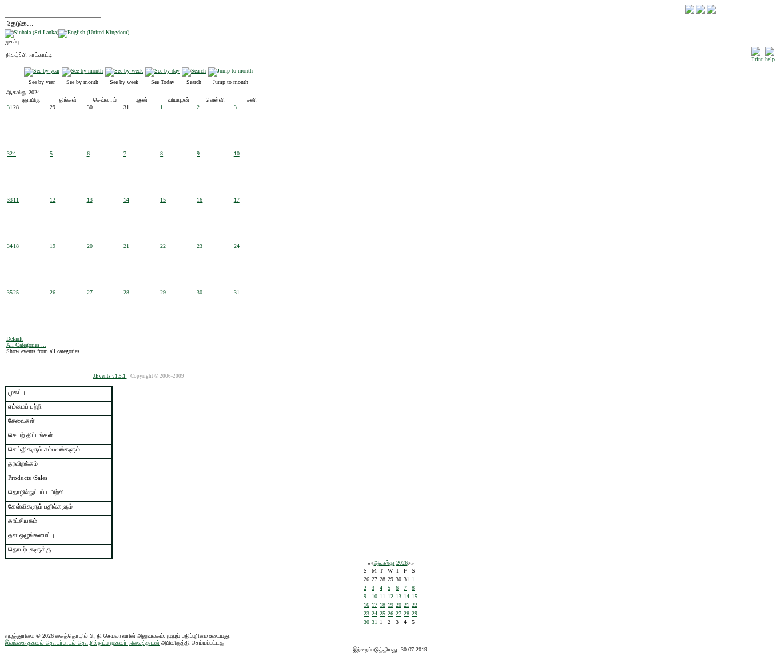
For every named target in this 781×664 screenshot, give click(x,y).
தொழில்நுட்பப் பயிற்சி (36, 492)
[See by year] (41, 70)
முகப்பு (16, 392)
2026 (402, 562)
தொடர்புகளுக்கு (29, 549)
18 (16, 246)
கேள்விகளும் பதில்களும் (40, 506)
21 (126, 246)
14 (126, 200)
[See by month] (82, 70)
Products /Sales (27, 477)
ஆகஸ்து (384, 562)
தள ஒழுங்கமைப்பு (31, 534)
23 (199, 246)
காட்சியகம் (22, 520)
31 (10, 107)
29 (163, 292)
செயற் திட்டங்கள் (30, 434)
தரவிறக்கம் (23, 463)
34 (10, 246)
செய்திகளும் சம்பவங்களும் (44, 449)
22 (163, 246)
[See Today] (162, 70)
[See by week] (124, 70)
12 (52, 200)
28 (126, 292)
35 (10, 292)
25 (16, 292)
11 (16, 200)
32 (10, 153)
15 (163, 200)
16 (199, 200)
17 (237, 200)
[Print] (757, 53)
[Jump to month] (230, 70)
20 (90, 246)
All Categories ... (26, 345)
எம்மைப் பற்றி (25, 406)
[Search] (194, 70)
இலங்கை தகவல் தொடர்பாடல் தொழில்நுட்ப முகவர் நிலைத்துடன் (82, 642)
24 (237, 246)
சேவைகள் (21, 420)
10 (237, 153)
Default (14, 338)
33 (10, 200)
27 (90, 292)
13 (90, 200)
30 (199, 292)
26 (52, 292)
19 (52, 246)
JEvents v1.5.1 (110, 376)
